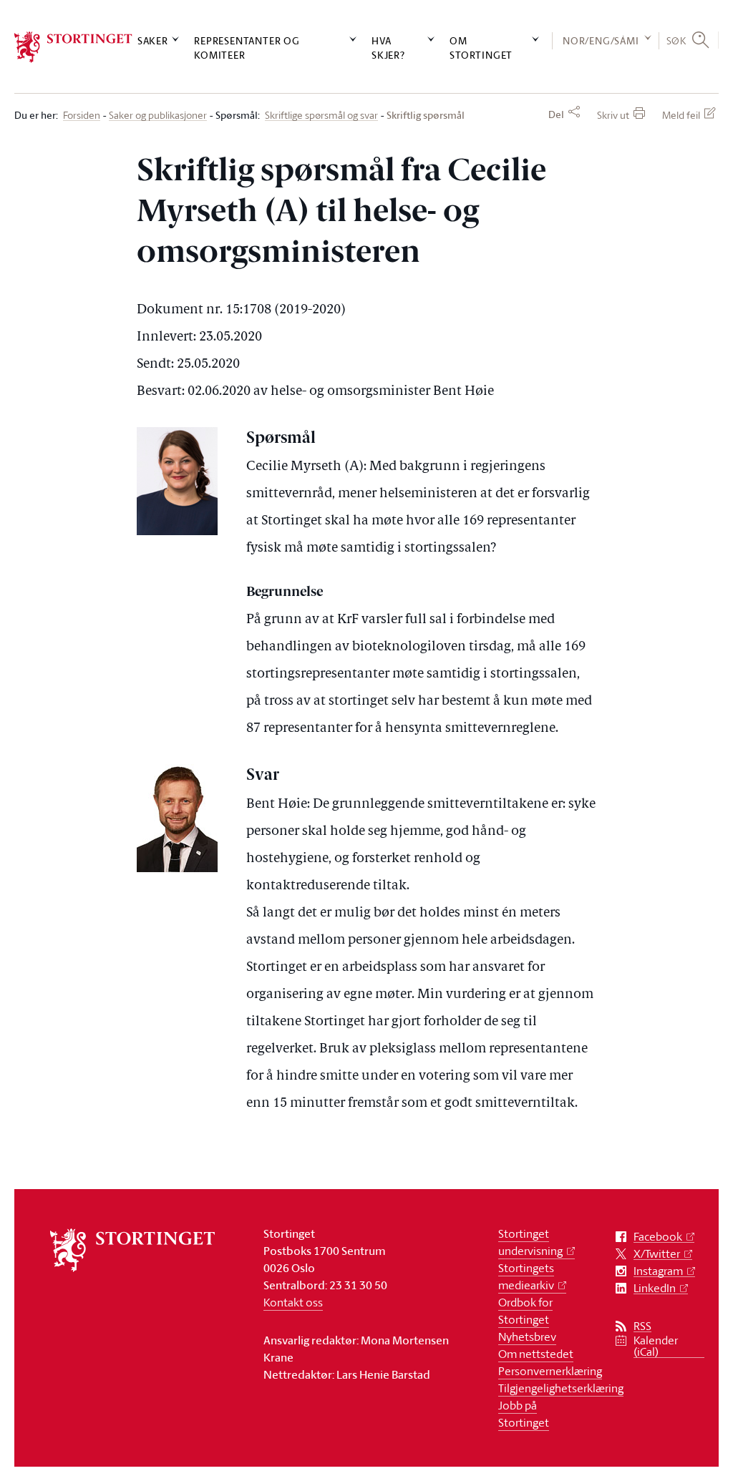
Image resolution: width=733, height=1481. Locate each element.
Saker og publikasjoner (158, 115)
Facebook (658, 1237)
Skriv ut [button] (613, 115)
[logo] (73, 47)
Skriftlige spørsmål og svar (321, 115)
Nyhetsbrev (527, 1336)
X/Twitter (657, 1254)
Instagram (658, 1271)
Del (556, 114)
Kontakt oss (293, 1302)
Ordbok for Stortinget (525, 1310)
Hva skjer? (388, 47)
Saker (152, 40)
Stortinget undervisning (530, 1242)
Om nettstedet (535, 1354)
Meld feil (681, 115)
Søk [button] (676, 40)
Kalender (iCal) (656, 1346)
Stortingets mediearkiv (526, 1276)
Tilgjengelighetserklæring (560, 1388)
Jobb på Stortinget (523, 1413)
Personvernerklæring (550, 1371)
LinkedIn (655, 1288)
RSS (642, 1326)
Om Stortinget (481, 47)
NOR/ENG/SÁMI (601, 40)
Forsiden (81, 115)
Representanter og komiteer (247, 47)
